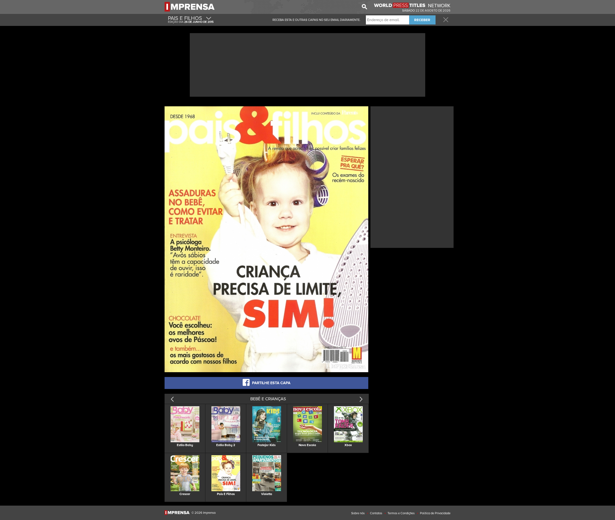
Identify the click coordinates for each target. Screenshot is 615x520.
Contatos (376, 513)
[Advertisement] (307, 64)
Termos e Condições (401, 513)
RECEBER (422, 20)
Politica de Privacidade (435, 513)
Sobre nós (358, 513)
